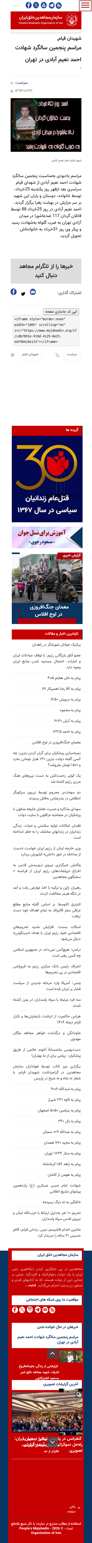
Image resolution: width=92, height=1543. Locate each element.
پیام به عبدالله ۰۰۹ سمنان (62, 1132)
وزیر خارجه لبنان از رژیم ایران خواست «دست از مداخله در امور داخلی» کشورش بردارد (47, 852)
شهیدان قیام (30, 354)
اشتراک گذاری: (69, 293)
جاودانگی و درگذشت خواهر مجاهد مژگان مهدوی (47, 1036)
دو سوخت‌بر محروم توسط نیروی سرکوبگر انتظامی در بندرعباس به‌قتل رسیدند (47, 796)
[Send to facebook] (14, 292)
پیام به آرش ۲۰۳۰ (67, 721)
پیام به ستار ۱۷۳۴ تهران (63, 1154)
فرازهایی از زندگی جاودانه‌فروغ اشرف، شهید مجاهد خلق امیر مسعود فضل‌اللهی (39, 1372)
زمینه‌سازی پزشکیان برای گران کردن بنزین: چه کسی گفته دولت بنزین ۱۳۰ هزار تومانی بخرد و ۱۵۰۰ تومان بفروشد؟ (47, 759)
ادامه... (30, 1285)
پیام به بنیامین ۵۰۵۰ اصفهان (59, 1111)
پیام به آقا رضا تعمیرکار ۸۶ (61, 689)
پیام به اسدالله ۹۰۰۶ (66, 1089)
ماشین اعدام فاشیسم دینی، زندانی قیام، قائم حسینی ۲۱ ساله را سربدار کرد (47, 1233)
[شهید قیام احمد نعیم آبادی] (46, 125)
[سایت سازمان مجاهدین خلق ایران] (46, 20)
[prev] (52, 1353)
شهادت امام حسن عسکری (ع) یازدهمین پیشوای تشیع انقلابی (47, 1189)
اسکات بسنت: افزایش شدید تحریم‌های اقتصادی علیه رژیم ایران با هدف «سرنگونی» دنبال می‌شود (47, 933)
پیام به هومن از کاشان (64, 1175)
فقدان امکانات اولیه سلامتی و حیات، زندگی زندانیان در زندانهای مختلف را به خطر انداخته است (47, 832)
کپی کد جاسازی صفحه (61, 311)
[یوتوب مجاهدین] (43, 5)
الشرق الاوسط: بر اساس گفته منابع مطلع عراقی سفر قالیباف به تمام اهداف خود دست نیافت (47, 910)
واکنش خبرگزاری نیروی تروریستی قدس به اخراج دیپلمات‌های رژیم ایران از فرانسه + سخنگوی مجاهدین (47, 871)
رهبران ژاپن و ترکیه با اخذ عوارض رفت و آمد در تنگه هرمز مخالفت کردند (47, 891)
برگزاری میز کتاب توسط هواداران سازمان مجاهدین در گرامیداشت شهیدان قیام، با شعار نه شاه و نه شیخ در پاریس (47, 1072)
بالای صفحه (72, 1508)
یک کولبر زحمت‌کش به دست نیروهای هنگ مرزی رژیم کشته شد (47, 779)
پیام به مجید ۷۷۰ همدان (62, 1143)
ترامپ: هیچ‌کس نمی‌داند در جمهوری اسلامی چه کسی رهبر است (47, 953)
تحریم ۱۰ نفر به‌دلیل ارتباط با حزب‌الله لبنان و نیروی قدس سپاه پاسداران (47, 1216)
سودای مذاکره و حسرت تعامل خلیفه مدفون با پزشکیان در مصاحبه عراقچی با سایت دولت (47, 812)
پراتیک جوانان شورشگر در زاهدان (56, 645)
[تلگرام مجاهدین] (51, 5)
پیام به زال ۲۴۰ (69, 1121)
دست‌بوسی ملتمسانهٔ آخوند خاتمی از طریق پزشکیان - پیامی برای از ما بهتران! (47, 1053)
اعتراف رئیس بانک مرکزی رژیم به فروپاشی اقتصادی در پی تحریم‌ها (47, 969)
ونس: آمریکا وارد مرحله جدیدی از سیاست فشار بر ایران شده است (47, 986)
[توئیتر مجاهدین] (36, 5)
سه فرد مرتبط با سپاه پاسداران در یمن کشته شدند (47, 1003)
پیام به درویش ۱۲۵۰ (65, 700)
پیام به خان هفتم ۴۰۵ (64, 678)
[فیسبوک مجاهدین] (29, 5)
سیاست (21, 83)
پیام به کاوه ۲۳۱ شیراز (64, 1100)
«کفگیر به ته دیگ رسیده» (61, 1202)
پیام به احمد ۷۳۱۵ (67, 732)
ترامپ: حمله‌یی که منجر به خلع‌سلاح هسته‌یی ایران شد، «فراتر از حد (40, 1445)
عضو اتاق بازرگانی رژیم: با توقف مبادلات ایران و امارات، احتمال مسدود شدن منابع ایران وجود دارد (47, 661)
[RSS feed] (59, 5)
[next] (52, 1442)
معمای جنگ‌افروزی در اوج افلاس (56, 743)
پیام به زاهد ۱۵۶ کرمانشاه (62, 1164)
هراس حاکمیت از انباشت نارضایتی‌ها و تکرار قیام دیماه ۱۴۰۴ (47, 1019)
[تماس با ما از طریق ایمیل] (45, 1309)
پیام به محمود (70, 710)
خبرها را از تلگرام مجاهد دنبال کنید (46, 271)
